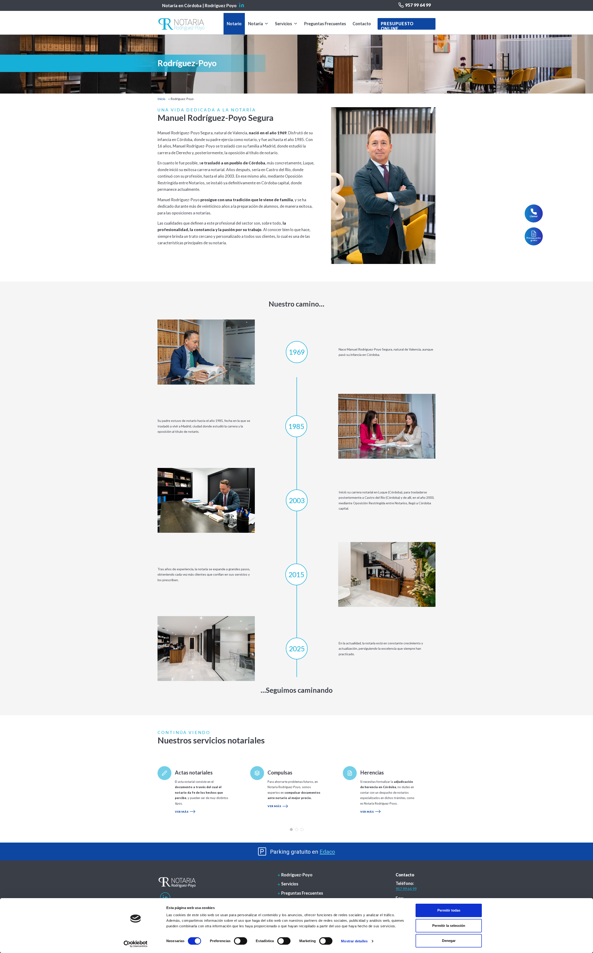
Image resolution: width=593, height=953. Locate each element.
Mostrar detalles (354, 941)
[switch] (240, 941)
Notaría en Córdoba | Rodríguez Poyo (199, 5)
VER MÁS (181, 811)
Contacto (362, 23)
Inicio (161, 99)
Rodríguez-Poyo (296, 874)
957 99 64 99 (418, 5)
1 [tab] (291, 829)
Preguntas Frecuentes (325, 23)
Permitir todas (448, 910)
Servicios (283, 23)
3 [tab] (301, 829)
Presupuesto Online (397, 25)
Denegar (449, 941)
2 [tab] (296, 829)
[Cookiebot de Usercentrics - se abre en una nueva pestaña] (135, 943)
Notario (234, 23)
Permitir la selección (448, 926)
